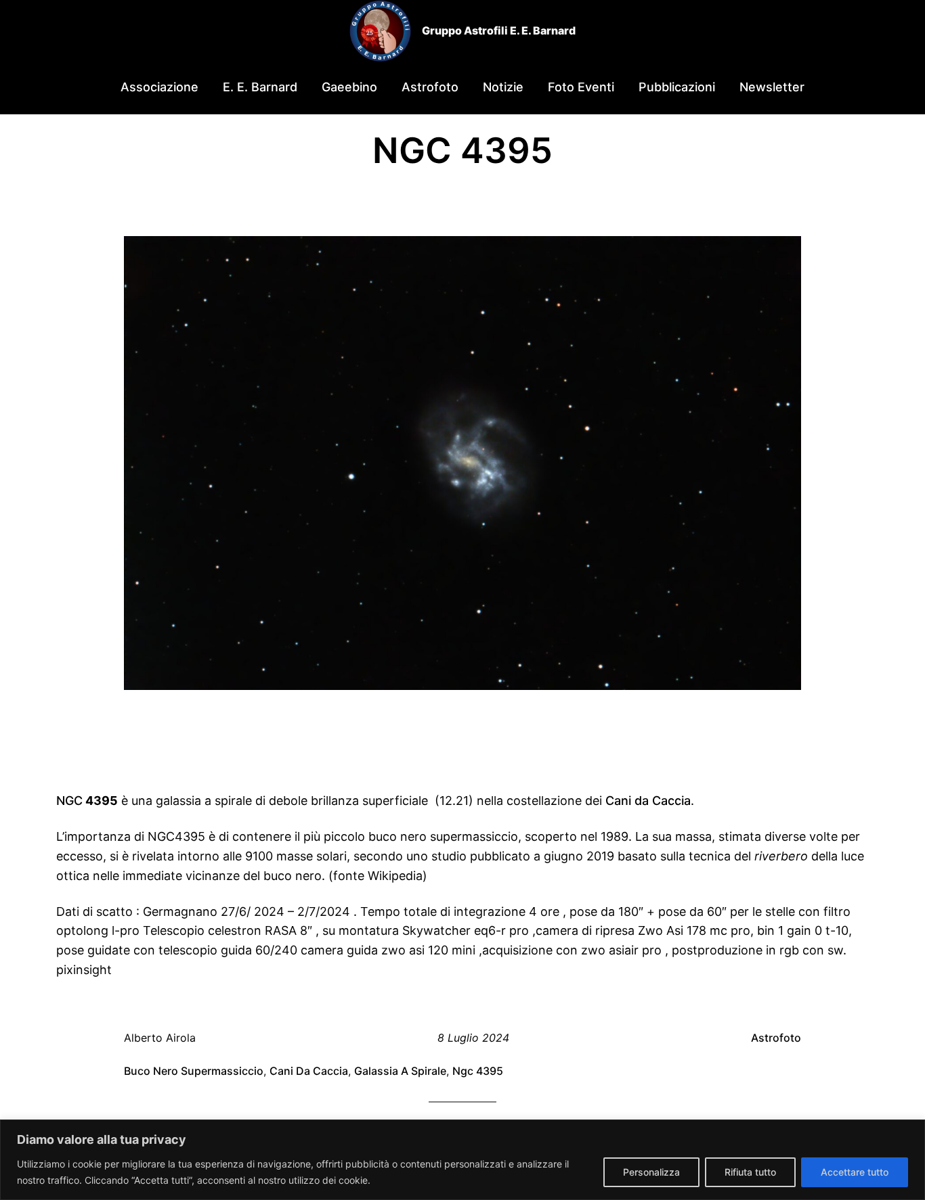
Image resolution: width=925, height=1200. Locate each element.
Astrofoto (776, 1037)
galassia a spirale (400, 1071)
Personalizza (651, 1172)
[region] (462, 1160)
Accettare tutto (854, 1172)
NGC (69, 800)
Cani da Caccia (648, 800)
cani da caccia (309, 1071)
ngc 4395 (477, 1071)
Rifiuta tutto (750, 1172)
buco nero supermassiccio (193, 1071)
